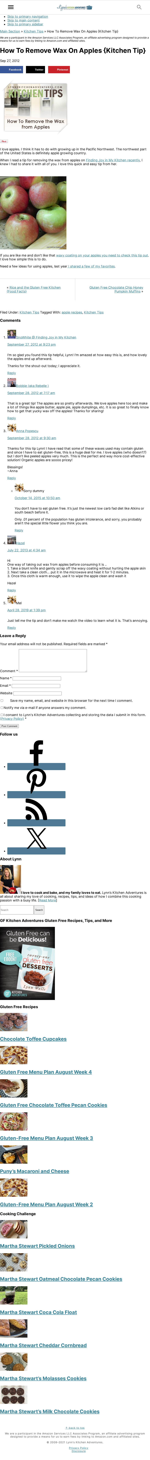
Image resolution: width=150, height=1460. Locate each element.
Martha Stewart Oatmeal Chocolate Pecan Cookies (61, 1279)
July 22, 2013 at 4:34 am (26, 550)
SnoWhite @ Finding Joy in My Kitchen (46, 337)
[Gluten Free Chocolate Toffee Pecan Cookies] (13, 1096)
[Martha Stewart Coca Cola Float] (13, 1303)
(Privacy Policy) (12, 719)
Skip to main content (23, 20)
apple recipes (72, 312)
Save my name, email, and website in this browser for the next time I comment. (71, 701)
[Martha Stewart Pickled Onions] (13, 1237)
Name (6, 678)
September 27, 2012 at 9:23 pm (31, 344)
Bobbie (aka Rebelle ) (32, 386)
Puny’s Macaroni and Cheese (34, 1171)
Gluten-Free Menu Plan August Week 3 (46, 1138)
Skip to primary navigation (27, 16)
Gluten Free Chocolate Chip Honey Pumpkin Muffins (116, 289)
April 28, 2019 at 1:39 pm (26, 610)
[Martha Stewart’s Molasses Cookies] (13, 1370)
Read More (47, 900)
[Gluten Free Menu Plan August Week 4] (13, 1063)
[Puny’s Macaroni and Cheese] (13, 1162)
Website (6, 693)
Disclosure (79, 1451)
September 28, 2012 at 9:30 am (31, 438)
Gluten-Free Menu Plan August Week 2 (46, 1204)
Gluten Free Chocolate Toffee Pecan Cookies (53, 1105)
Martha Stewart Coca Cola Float (38, 1312)
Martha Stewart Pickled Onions (37, 1246)
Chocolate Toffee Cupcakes (33, 1039)
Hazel (20, 543)
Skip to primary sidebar (25, 24)
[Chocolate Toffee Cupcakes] (13, 1030)
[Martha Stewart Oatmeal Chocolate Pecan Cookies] (13, 1270)
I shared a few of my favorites (91, 266)
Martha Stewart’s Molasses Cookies (43, 1378)
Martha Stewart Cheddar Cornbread (43, 1345)
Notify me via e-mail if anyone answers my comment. (45, 708)
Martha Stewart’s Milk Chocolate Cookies (50, 1411)
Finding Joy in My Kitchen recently (113, 160)
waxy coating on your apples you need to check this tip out (102, 255)
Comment (9, 671)
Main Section (10, 31)
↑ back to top (75, 1427)
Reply (11, 373)
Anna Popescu (27, 431)
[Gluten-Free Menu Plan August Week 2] (13, 1195)
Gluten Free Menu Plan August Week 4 (46, 1072)
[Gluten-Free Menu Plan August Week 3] (13, 1129)
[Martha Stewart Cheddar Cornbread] (13, 1336)
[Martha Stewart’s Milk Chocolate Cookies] (13, 1403)
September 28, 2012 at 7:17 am (31, 393)
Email (5, 686)
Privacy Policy (78, 1447)
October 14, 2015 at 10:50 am (37, 498)
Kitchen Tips (33, 31)
